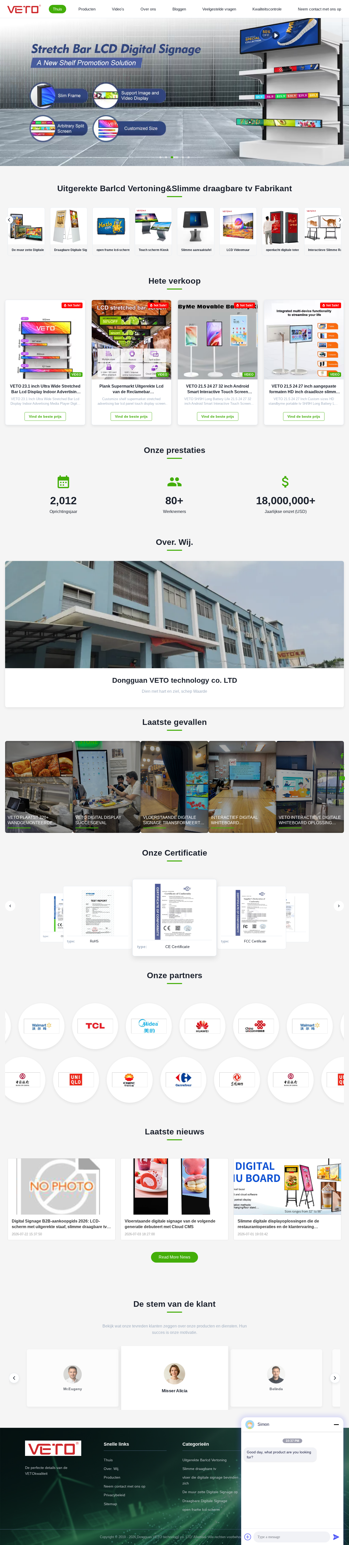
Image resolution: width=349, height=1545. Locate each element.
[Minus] (336, 1424)
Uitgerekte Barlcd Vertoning (204, 1460)
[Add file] (247, 1536)
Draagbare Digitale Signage (204, 1501)
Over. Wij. (111, 1469)
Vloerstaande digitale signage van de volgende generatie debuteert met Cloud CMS (170, 1224)
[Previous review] (14, 1378)
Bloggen (179, 9)
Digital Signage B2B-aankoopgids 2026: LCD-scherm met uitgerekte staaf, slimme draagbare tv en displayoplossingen (59, 1224)
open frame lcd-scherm (201, 1509)
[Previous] (9, 220)
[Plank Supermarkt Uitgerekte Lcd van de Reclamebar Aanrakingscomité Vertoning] (163, 342)
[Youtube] (342, 778)
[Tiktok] (342, 789)
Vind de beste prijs (45, 416)
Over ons (148, 9)
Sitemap (110, 1504)
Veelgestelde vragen (219, 9)
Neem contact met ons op (319, 9)
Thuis (57, 9)
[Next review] (335, 1378)
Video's (118, 9)
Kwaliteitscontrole (267, 9)
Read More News (174, 1257)
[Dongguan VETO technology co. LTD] (25, 9)
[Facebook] (342, 755)
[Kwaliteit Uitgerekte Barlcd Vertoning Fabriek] (174, 164)
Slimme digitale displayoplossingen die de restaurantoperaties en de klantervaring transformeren (278, 1224)
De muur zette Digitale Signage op (210, 1492)
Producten (87, 9)
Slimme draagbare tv (199, 1469)
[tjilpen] (342, 767)
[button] (8, 92)
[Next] (340, 220)
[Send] (336, 1536)
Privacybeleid (114, 1495)
